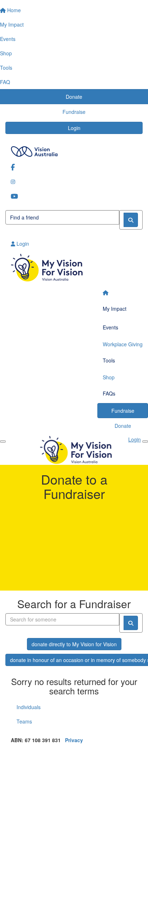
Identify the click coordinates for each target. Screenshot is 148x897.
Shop (109, 377)
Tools (109, 360)
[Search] (131, 220)
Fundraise (122, 410)
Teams (24, 721)
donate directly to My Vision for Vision (74, 644)
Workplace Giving (123, 344)
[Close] (145, 441)
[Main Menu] (3, 441)
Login (74, 127)
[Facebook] (74, 166)
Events (110, 327)
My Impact (114, 308)
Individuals (29, 707)
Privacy (74, 740)
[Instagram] (74, 181)
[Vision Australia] (74, 149)
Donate (123, 425)
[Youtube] (74, 196)
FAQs (109, 393)
